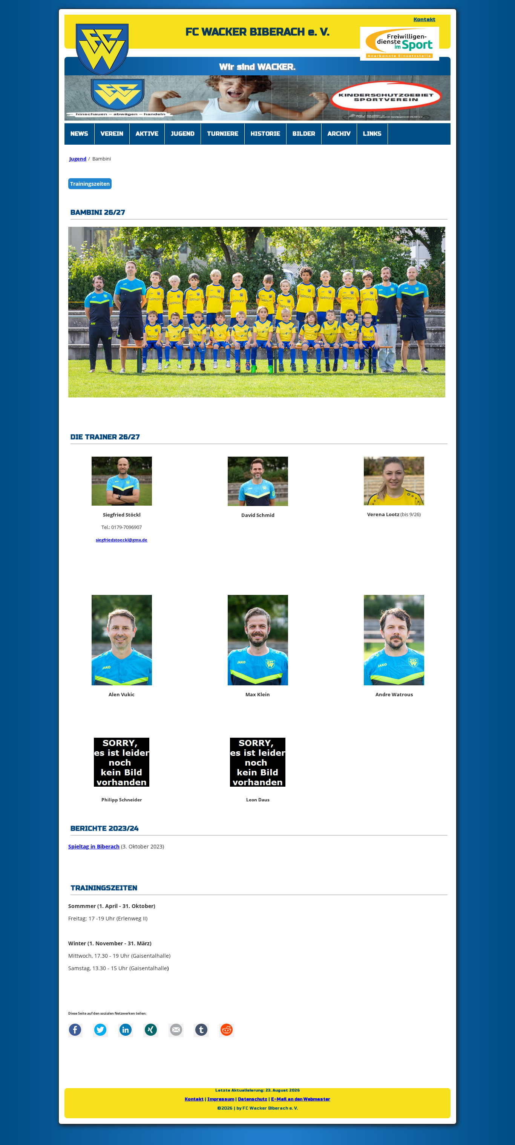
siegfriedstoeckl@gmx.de (121, 543)
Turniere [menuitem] (222, 137)
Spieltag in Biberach (94, 850)
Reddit (227, 1033)
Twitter (100, 1033)
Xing (151, 1033)
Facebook (75, 1033)
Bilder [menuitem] (304, 137)
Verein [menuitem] (112, 137)
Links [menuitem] (372, 137)
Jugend (77, 162)
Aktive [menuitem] (147, 137)
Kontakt (424, 20)
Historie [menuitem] (265, 137)
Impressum (220, 1103)
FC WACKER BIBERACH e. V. (257, 32)
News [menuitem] (79, 137)
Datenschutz (252, 1103)
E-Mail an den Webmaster (300, 1103)
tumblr (201, 1033)
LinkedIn (126, 1033)
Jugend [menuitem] (183, 137)
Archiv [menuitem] (339, 137)
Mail (176, 1033)
